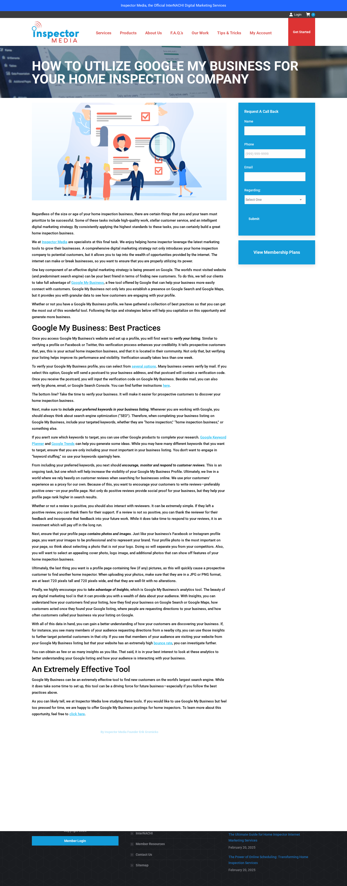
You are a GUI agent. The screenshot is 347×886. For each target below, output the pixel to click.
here (166, 385)
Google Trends (63, 444)
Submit (254, 219)
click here (77, 714)
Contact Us (144, 854)
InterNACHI (144, 833)
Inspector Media (54, 242)
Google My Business (87, 283)
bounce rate (163, 643)
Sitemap (142, 865)
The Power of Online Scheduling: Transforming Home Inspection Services (268, 860)
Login (297, 14)
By (129, 732)
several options (144, 366)
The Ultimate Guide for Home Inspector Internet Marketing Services (264, 837)
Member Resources (150, 844)
